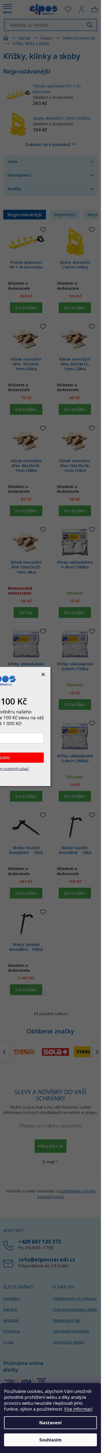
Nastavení (50, 1423)
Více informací (78, 1409)
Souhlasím (50, 1440)
